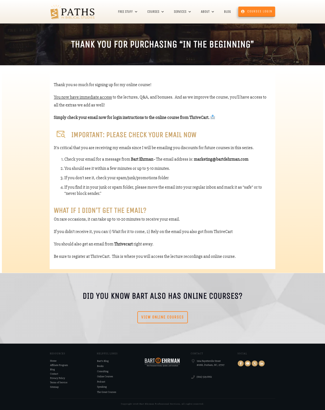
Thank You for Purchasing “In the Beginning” (162, 44)
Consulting (102, 371)
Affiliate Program (59, 365)
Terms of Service (58, 382)
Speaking (102, 386)
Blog (52, 369)
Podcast (101, 381)
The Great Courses (106, 392)
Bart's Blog (103, 361)
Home (53, 360)
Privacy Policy (57, 378)
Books (100, 366)
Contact (54, 373)
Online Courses (105, 376)
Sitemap (54, 387)
